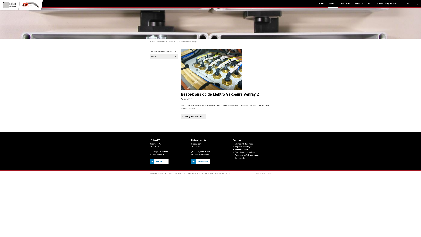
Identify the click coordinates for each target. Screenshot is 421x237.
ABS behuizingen (241, 149)
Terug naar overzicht (194, 116)
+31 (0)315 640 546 (160, 152)
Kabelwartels (240, 158)
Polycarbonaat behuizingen (245, 152)
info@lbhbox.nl (158, 154)
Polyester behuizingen (243, 147)
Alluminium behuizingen (244, 144)
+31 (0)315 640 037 (202, 152)
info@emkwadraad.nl (202, 154)
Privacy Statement (208, 173)
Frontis (269, 173)
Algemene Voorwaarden (222, 173)
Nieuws (154, 57)
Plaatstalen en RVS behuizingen (247, 155)
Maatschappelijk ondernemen (161, 52)
